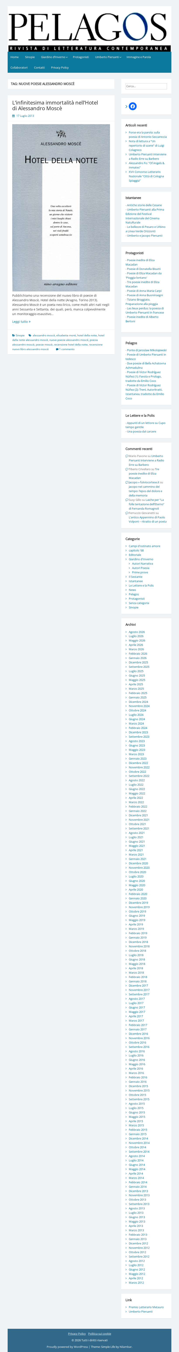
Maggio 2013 (137, 1221)
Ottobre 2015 (137, 1095)
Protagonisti (81, 57)
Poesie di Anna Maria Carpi (144, 291)
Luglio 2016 (136, 1055)
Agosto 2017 (137, 999)
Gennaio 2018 (137, 981)
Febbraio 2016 (138, 1077)
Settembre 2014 (139, 1152)
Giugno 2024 (137, 719)
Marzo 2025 (136, 689)
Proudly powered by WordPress (68, 1347)
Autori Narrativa (142, 563)
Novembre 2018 (139, 946)
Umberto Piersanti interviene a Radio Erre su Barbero (147, 156)
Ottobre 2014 (137, 1147)
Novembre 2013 (139, 1195)
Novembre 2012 (139, 1248)
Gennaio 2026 (137, 658)
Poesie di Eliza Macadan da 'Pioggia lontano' (144, 275)
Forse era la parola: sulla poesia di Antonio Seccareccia (148, 134)
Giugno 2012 (137, 1269)
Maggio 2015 (137, 1117)
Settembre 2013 (139, 1204)
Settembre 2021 (139, 828)
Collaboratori (19, 67)
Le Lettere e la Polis (141, 585)
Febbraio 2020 (138, 894)
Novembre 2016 (139, 1038)
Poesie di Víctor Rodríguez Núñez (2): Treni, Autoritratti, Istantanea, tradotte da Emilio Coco (145, 391)
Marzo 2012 (136, 1283)
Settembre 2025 (139, 667)
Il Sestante (135, 577)
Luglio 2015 (136, 1108)
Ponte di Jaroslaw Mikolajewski (147, 350)
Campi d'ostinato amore (144, 546)
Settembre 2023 (139, 737)
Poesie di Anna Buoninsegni (145, 295)
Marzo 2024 (136, 723)
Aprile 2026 (136, 645)
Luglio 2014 (136, 1160)
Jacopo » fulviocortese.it (144, 482)
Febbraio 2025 (138, 693)
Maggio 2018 (137, 964)
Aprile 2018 (136, 968)
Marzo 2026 (136, 649)
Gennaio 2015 (137, 1134)
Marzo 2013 (136, 1230)
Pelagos (134, 594)
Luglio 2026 (136, 636)
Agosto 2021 (137, 833)
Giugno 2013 (137, 1217)
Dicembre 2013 (138, 1191)
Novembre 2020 (139, 868)
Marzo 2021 (136, 854)
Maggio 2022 (137, 793)
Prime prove (140, 572)
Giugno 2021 (137, 841)
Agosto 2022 (137, 780)
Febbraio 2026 (138, 654)
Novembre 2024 (139, 706)
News (132, 590)
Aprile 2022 (136, 798)
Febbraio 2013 (138, 1235)
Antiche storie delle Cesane (144, 205)
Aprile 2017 (136, 1016)
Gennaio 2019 (137, 937)
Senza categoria (139, 603)
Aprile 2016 (136, 1068)
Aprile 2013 (136, 1226)
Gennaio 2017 (137, 1029)
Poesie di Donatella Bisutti (144, 269)
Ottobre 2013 (137, 1199)
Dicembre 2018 (138, 942)
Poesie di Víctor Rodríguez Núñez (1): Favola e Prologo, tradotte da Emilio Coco (144, 376)
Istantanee (136, 581)
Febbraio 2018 (138, 977)
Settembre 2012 (139, 1256)
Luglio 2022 (136, 785)
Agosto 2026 (137, 632)
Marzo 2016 (136, 1073)
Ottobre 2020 (137, 872)
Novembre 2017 (139, 990)
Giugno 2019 (137, 916)
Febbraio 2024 (138, 728)
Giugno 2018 (137, 959)
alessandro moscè (44, 335)
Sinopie (30, 57)
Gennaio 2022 (137, 811)
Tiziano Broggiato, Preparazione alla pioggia (142, 302)
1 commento (66, 349)
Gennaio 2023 (137, 758)
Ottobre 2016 (137, 1042)
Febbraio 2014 (138, 1182)
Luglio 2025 (136, 671)
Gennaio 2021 (137, 859)
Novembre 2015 (139, 1090)
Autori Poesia (140, 568)
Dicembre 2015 (138, 1086)
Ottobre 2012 (137, 1252)
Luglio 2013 (136, 1213)
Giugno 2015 (137, 1112)
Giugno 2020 (137, 881)
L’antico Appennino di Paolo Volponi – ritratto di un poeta (148, 519)
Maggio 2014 (137, 1169)
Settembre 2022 (139, 776)
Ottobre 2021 (137, 824)
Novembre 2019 (139, 907)
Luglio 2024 (136, 715)
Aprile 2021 (136, 850)
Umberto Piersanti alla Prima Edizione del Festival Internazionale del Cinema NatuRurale (145, 216)
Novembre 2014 (139, 1143)
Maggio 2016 (137, 1064)
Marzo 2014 (136, 1178)
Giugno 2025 (137, 675)
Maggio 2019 (137, 920)
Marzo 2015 (136, 1125)
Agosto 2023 (137, 741)
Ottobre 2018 (137, 951)
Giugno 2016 (137, 1060)
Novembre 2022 (139, 767)
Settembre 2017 (139, 994)
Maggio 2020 (137, 885)
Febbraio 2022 (138, 806)
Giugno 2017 (137, 1007)
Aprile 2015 (136, 1121)
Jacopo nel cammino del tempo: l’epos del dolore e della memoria (145, 491)
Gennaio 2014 (137, 1187)
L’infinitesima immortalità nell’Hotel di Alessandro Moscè (55, 105)
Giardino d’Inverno (53, 57)
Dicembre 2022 (138, 763)
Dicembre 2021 (138, 815)
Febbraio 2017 (138, 1025)
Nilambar (126, 1347)
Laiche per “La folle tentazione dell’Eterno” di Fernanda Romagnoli (146, 504)
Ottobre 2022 (137, 772)
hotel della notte (87, 335)
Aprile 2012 (136, 1278)
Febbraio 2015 (138, 1130)
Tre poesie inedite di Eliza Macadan (144, 473)
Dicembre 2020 (138, 863)
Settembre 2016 (139, 1047)
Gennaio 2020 (137, 898)
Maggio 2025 (137, 680)
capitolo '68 (136, 550)
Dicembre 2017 (138, 985)
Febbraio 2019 (138, 933)
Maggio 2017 (137, 1012)
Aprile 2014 (136, 1173)
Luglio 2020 (136, 876)
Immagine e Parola (139, 57)
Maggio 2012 (137, 1274)
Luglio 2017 (136, 1003)
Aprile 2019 (136, 924)
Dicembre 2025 (138, 662)
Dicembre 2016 (138, 1034)
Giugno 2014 (137, 1165)
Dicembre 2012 (138, 1243)
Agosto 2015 (137, 1104)
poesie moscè (44, 344)
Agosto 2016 (137, 1051)
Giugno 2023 (137, 745)
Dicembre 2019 (138, 903)
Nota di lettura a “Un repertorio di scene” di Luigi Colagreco (146, 145)
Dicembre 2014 (138, 1138)
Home (14, 57)
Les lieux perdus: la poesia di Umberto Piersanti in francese (145, 310)
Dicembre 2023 (138, 732)
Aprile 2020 (136, 889)
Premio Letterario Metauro (146, 1307)
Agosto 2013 (137, 1208)
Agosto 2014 (137, 1156)
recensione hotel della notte (71, 344)
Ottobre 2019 (137, 911)
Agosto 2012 (137, 1261)
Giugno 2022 (137, 789)
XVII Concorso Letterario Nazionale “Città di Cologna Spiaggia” (146, 176)
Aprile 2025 (136, 684)
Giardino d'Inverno (141, 559)
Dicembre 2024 (138, 702)
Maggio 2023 (137, 750)
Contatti (39, 67)
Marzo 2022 (136, 802)
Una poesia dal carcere (141, 431)
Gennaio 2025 (137, 697)
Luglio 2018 (136, 955)
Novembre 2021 (139, 820)
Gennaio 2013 (137, 1239)
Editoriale (135, 555)
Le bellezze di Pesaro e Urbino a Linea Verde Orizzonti (145, 229)
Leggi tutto (29, 321)
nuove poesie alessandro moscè (68, 340)
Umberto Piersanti (107, 57)
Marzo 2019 (136, 929)
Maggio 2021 (137, 846)
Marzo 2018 (136, 973)
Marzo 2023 (136, 754)
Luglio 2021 (136, 837)
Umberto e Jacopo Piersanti (144, 235)
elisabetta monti (66, 335)
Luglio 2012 (136, 1265)
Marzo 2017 (136, 1020)
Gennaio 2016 (137, 1082)
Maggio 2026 (137, 640)
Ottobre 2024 (137, 710)
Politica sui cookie (99, 1334)
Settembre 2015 (139, 1099)
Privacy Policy (60, 67)
